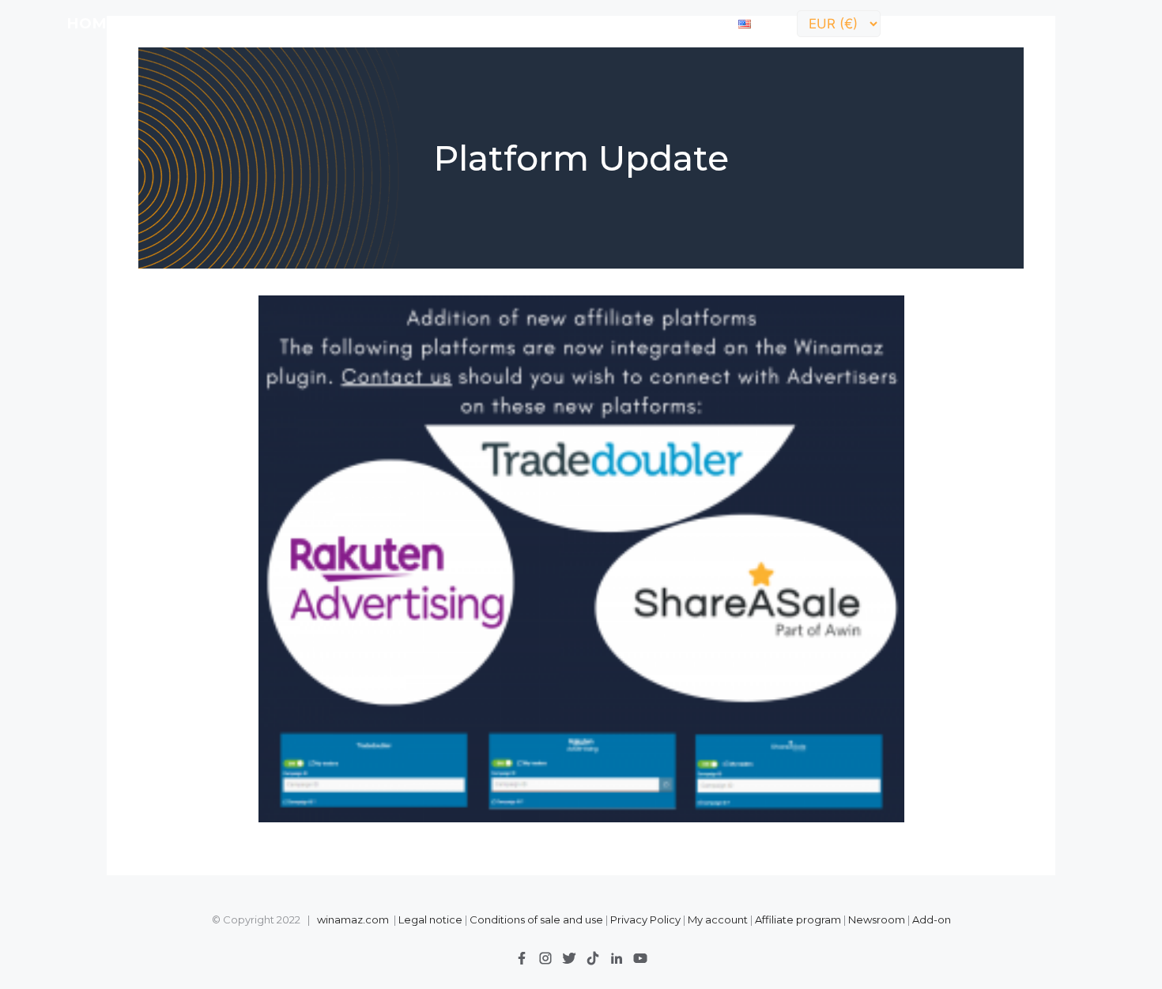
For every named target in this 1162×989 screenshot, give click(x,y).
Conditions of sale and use (536, 919)
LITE (150, 23)
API (254, 23)
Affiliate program (798, 919)
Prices (313, 23)
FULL (204, 23)
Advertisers (480, 23)
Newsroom (876, 919)
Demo (383, 23)
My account (718, 919)
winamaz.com (353, 919)
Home (91, 23)
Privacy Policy (646, 919)
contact (683, 23)
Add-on (931, 919)
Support (591, 23)
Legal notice (430, 919)
